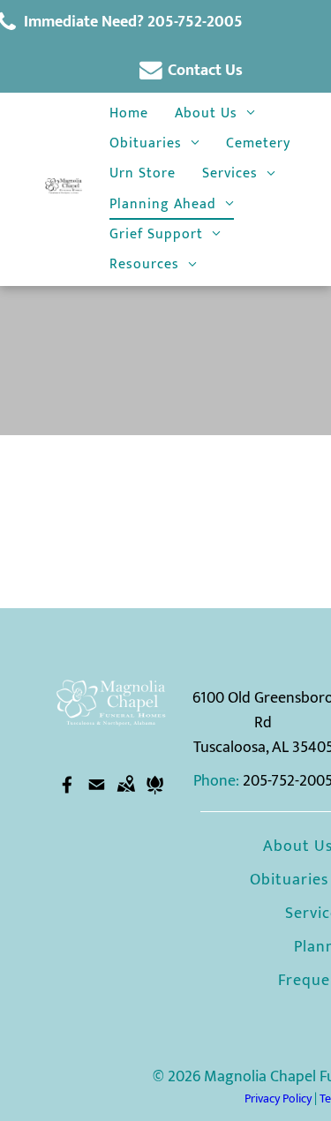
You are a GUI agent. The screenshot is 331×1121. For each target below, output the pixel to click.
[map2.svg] (125, 798)
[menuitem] (129, 113)
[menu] (269, 36)
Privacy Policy (278, 1098)
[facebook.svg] (67, 798)
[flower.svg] (154, 798)
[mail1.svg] (96, 798)
